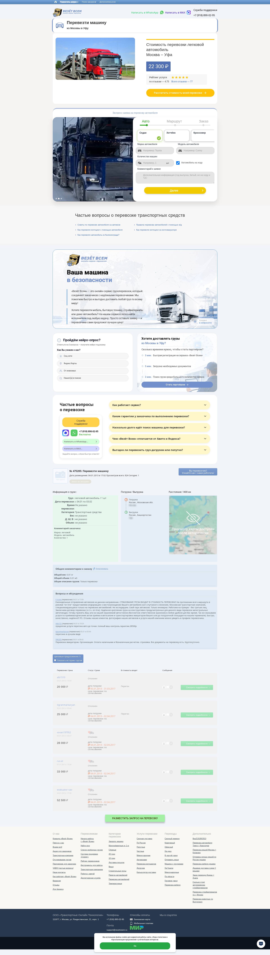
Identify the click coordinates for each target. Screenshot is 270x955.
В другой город (171, 855)
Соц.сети (67, 356)
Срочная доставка (144, 839)
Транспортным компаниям (92, 869)
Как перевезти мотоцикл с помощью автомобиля (100, 230)
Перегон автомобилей (118, 875)
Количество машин (147, 156)
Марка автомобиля (147, 144)
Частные (140, 851)
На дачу (168, 851)
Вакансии (57, 881)
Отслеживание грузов (62, 860)
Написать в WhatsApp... (76, 441)
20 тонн (112, 854)
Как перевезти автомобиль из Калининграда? (98, 235)
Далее (174, 190)
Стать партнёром (175, 384)
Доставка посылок (116, 862)
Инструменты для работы (92, 865)
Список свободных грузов (92, 850)
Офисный (169, 847)
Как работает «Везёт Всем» (64, 876)
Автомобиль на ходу (191, 162)
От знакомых (69, 371)
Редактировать (102, 568)
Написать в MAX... (73, 448)
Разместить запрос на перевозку (135, 818)
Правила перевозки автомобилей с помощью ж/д (159, 225)
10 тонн (112, 858)
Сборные (112, 850)
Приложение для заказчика (64, 864)
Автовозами (142, 860)
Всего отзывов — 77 (182, 81)
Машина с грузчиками (174, 864)
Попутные (141, 847)
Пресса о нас (58, 843)
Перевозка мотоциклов (146, 864)
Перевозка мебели (172, 885)
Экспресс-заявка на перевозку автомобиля (135, 113)
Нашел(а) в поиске (72, 378)
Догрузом (141, 868)
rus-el (60, 761)
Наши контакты (59, 872)
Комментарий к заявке (149, 169)
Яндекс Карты (70, 363)
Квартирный (170, 843)
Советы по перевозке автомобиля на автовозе (98, 225)
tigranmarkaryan (62, 631)
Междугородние (143, 855)
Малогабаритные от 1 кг (119, 846)
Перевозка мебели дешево (204, 864)
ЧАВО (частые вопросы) (63, 868)
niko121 (59, 623)
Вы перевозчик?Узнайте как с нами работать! (198, 471)
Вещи (111, 867)
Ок (135, 946)
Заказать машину (116, 841)
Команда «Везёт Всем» (63, 839)
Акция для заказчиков (62, 851)
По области (169, 876)
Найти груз (85, 846)
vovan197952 (64, 732)
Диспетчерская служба (90, 878)
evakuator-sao (64, 789)
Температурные (115, 884)
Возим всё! (57, 847)
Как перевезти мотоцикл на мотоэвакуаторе (156, 230)
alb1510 (61, 677)
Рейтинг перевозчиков (90, 861)
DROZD (59, 639)
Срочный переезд (172, 839)
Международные (172, 872)
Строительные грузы (117, 871)
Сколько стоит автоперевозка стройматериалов (200, 885)
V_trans (59, 599)
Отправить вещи (172, 860)
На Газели (169, 868)
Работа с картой (87, 874)
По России (141, 843)
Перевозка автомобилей (119, 879)
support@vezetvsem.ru (117, 930)
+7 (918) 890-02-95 (204, 15)
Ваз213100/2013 (199, 839)
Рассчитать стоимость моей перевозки (178, 92)
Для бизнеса (58, 889)
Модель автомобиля (188, 144)
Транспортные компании (63, 855)
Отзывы (56, 885)
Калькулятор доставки (146, 872)
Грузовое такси (171, 881)
